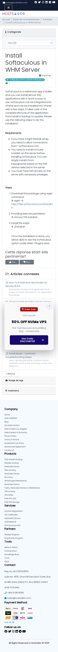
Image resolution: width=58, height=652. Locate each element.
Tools (6, 558)
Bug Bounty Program (13, 538)
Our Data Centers (12, 425)
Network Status (11, 547)
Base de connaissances (26, 19)
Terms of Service (11, 439)
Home (7, 414)
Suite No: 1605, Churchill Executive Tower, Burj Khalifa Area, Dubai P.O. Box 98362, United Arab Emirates (27, 582)
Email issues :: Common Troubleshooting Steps (28, 359)
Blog (6, 421)
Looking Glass (10, 551)
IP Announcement (12, 525)
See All (7, 622)
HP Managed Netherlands (15, 480)
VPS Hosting (9, 491)
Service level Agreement (15, 446)
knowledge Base (11, 554)
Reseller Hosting (11, 463)
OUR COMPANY (10, 418)
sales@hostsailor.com (19, 598)
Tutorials (47, 19)
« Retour (10, 373)
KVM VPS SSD (10, 498)
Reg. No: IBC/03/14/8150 (16, 571)
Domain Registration (13, 511)
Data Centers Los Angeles (15, 429)
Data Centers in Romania (15, 432)
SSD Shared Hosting (13, 459)
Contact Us (9, 450)
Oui (13, 262)
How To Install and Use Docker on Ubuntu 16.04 (28, 288)
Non (27, 262)
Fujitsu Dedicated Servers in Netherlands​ (22, 488)
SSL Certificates (11, 514)
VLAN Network (10, 522)
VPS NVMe (8, 495)
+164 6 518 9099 (15, 592)
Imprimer (46, 75)
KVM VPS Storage (11, 502)
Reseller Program (11, 534)
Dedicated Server (11, 484)
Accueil (6, 19)
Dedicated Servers (12, 518)
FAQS (6, 561)
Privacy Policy (10, 436)
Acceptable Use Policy (14, 443)
